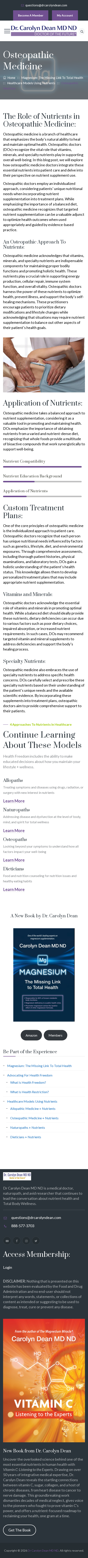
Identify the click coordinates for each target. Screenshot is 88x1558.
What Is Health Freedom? (28, 1082)
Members (55, 1035)
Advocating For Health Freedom (29, 1075)
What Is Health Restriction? (29, 1092)
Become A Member (30, 15)
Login (7, 1267)
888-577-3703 (22, 1225)
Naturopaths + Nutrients (27, 1127)
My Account (65, 15)
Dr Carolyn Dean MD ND (43, 1550)
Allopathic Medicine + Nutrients (32, 1108)
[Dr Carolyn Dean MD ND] (44, 31)
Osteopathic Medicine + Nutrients (34, 1118)
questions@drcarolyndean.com (46, 5)
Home (10, 77)
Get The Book (19, 1530)
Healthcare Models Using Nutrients (32, 1101)
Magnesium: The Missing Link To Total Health (39, 1066)
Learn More (14, 801)
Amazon (31, 1035)
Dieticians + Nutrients (25, 1137)
